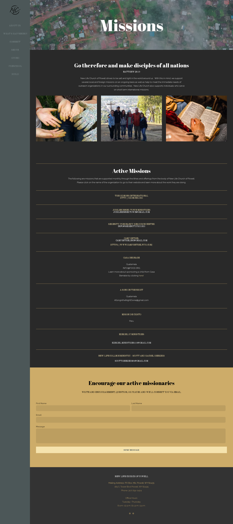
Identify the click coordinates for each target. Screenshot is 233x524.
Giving (15, 58)
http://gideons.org (131, 198)
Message (40, 427)
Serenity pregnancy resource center (131, 224)
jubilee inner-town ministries (131, 210)
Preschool (15, 66)
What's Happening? (15, 34)
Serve (15, 50)
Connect (15, 42)
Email (39, 415)
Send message (131, 450)
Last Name (136, 403)
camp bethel (131, 238)
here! (141, 275)
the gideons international (131, 196)
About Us (15, 26)
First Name (41, 403)
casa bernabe (131, 258)
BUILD (15, 74)
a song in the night (131, 290)
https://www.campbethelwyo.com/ (131, 245)
